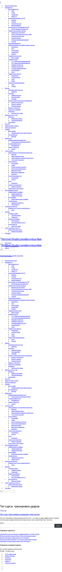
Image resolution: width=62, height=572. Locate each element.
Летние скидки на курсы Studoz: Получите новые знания (18, 536)
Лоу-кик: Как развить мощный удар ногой (20, 514)
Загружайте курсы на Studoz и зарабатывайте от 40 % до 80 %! (19, 534)
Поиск (2, 523)
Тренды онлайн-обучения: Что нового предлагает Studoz (18, 539)
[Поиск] (1, 254)
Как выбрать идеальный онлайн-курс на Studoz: (15, 541)
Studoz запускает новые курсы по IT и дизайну (14, 538)
